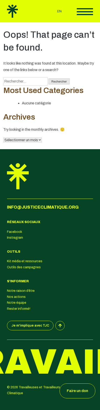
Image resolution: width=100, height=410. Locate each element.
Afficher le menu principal (85, 11)
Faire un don (77, 391)
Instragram (15, 237)
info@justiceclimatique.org (43, 207)
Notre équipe (16, 302)
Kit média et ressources (24, 261)
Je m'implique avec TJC (30, 325)
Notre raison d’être (21, 291)
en (59, 11)
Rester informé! (18, 308)
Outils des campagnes (24, 267)
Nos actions (16, 297)
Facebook (14, 232)
